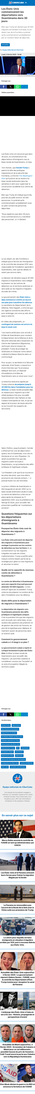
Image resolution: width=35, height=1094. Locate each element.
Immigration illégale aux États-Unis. (12, 736)
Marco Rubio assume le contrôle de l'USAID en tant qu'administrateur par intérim (17, 842)
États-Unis (5, 767)
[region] (17, 134)
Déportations (16, 725)
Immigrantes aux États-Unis (10, 763)
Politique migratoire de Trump (10, 740)
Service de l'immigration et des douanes (13, 759)
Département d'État (7, 755)
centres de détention (27, 763)
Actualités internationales (18, 767)
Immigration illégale (7, 751)
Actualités (5, 45)
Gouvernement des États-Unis (10, 744)
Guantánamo (25, 748)
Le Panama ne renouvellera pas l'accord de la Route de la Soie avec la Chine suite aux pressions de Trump (17, 907)
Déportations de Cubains (9, 733)
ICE (18, 748)
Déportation (19, 755)
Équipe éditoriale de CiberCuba (13, 50)
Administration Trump (8, 748)
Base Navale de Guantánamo (10, 729)
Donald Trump (22, 168)
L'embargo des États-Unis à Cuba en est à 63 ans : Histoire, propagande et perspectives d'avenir (17, 1014)
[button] (3, 87)
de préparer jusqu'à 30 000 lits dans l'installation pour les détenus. (17, 387)
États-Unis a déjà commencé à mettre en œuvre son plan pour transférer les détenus (16, 299)
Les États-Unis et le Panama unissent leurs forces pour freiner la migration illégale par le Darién (17, 875)
